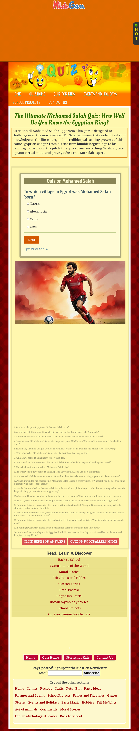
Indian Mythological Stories (36, 716)
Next (31, 240)
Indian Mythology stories (69, 602)
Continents (49, 709)
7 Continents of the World (69, 566)
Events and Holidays (100, 93)
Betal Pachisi (69, 590)
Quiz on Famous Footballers (69, 614)
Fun (78, 688)
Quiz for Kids (64, 93)
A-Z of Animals (26, 709)
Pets (69, 688)
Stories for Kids (77, 657)
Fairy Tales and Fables (69, 578)
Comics (32, 688)
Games (112, 695)
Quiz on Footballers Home (93, 541)
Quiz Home (37, 93)
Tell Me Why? (106, 702)
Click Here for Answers (44, 541)
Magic (74, 702)
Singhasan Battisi (69, 596)
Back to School (69, 560)
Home (30, 657)
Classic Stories (69, 584)
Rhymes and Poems (30, 695)
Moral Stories (69, 572)
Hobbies (88, 702)
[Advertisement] (69, 35)
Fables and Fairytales (89, 695)
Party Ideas (92, 688)
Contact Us (58, 102)
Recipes (46, 688)
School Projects (26, 102)
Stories (20, 702)
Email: (43, 673)
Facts (65, 702)
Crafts (59, 688)
